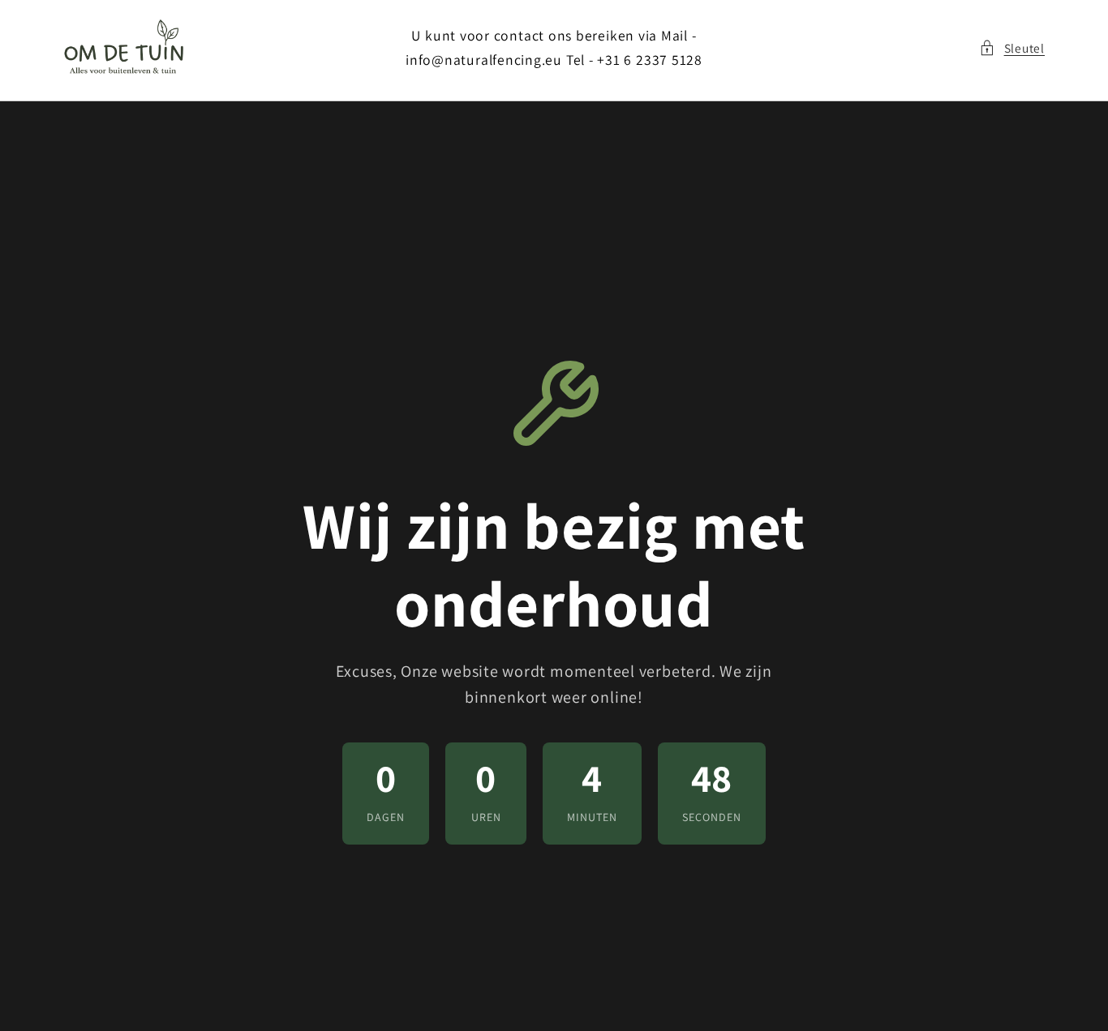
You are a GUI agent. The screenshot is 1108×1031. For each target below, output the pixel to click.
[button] (1012, 48)
